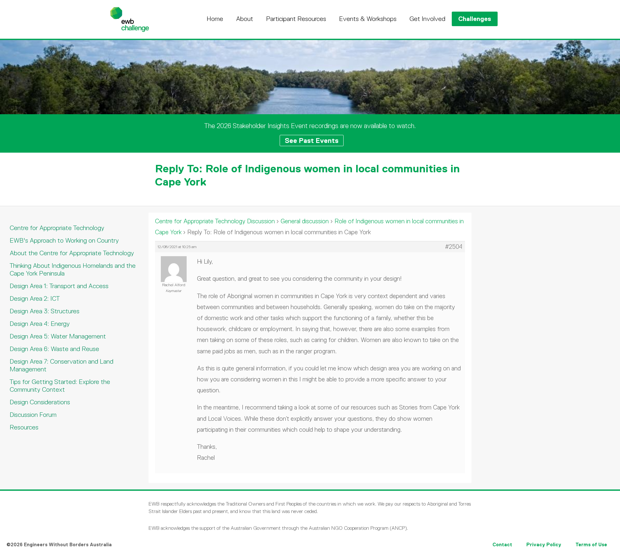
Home (215, 18)
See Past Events (311, 140)
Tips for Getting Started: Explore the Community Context (60, 385)
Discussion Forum (33, 414)
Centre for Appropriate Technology (57, 227)
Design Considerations (40, 402)
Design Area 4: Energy (40, 323)
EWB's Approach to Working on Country (64, 240)
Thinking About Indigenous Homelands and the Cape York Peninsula (73, 269)
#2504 (453, 247)
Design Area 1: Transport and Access (59, 285)
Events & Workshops (368, 18)
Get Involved (427, 18)
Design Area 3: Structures (44, 311)
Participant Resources (296, 18)
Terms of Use (591, 544)
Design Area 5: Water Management (58, 336)
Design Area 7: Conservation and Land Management (61, 365)
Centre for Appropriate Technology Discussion (215, 221)
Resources (24, 427)
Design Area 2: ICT (35, 298)
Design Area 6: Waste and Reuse (54, 348)
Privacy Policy (543, 544)
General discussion (305, 221)
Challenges (474, 18)
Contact (502, 544)
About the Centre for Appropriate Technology (72, 253)
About (244, 18)
